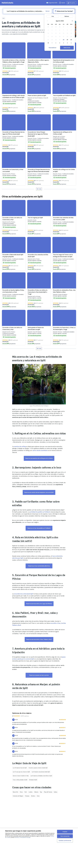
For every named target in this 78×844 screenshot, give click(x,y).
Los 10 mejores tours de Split (20, 767)
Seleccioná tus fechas (64, 11)
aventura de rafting (20, 446)
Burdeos (33, 796)
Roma (21, 792)
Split (4, 18)
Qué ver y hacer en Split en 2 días (21, 775)
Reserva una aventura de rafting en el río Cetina (39, 458)
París (25, 792)
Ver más (39, 189)
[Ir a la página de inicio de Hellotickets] (8, 2)
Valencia (36, 792)
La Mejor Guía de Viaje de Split (29, 763)
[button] (14, 59)
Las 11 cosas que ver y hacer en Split (21, 771)
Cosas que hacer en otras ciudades (31, 787)
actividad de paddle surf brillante (40, 512)
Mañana (67, 16)
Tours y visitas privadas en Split (20, 779)
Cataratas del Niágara (18, 796)
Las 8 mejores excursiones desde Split (41, 771)
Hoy (53, 16)
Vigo (41, 792)
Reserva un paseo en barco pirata (39, 675)
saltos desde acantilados (40, 450)
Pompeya (27, 796)
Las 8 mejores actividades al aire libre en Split (41, 775)
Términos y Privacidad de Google (22, 837)
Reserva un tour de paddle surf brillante (39, 528)
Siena (38, 796)
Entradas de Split (33, 779)
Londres (30, 792)
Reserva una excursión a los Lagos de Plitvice (39, 603)
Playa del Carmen (48, 792)
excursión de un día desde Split (23, 594)
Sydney (55, 792)
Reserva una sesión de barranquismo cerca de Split (39, 492)
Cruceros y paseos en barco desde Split (38, 767)
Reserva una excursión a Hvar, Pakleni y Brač (39, 639)
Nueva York (15, 792)
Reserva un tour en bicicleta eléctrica (39, 566)
